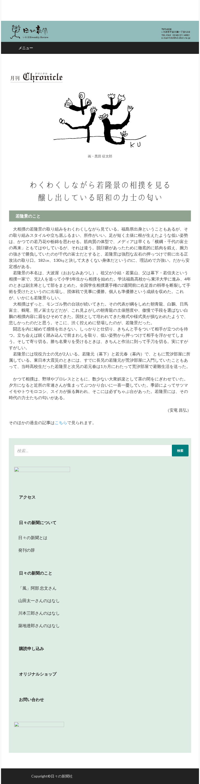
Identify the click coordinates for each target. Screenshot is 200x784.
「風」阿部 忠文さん (35, 587)
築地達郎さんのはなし (37, 625)
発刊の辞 (26, 549)
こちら (61, 422)
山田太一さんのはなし (37, 600)
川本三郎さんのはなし (37, 612)
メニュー (25, 48)
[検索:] (101, 450)
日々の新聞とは (30, 537)
